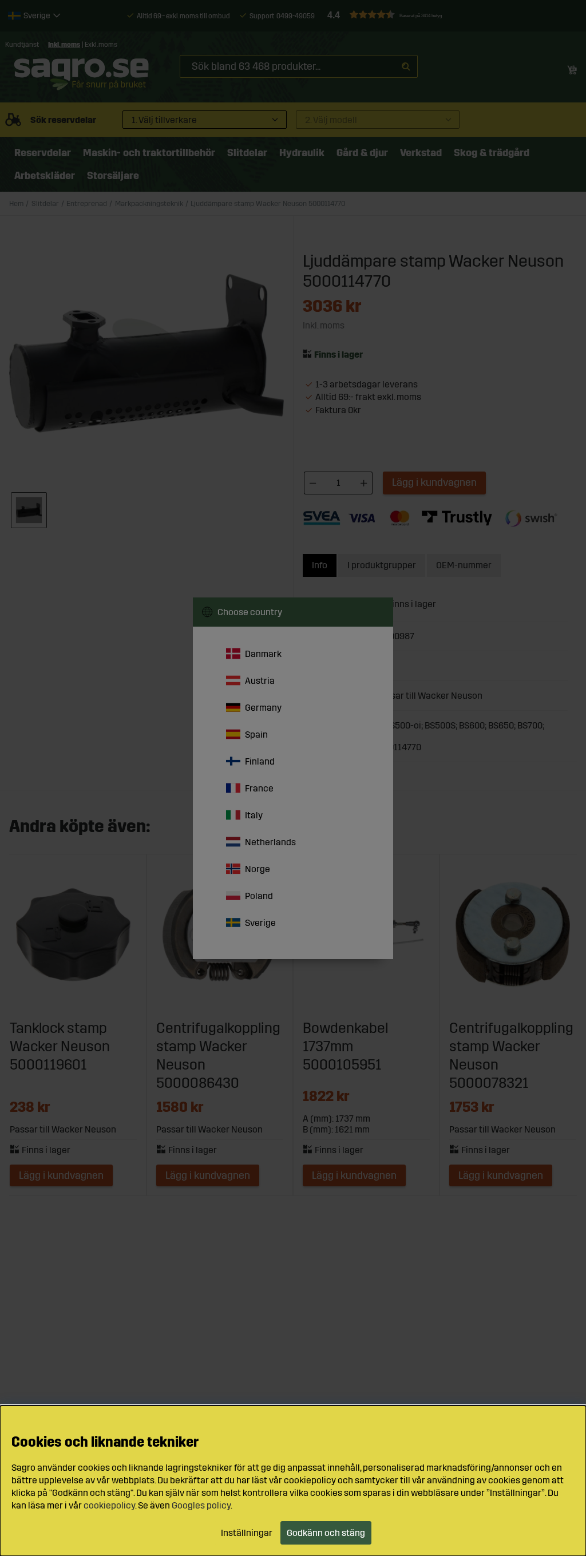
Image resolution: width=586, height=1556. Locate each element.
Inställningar (246, 1532)
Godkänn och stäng (326, 1532)
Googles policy (201, 1505)
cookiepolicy (109, 1505)
